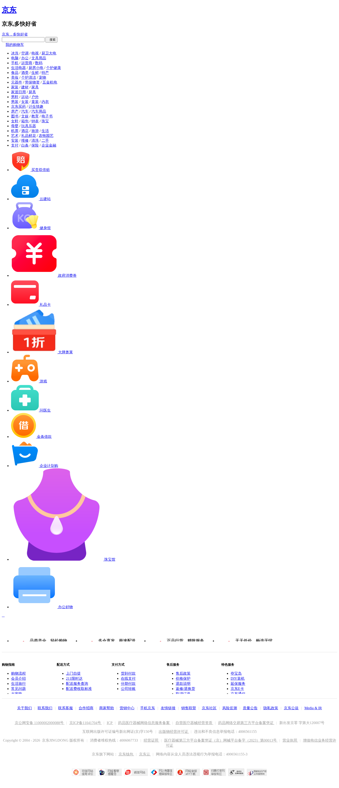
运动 (25, 97)
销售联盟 (188, 708)
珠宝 (45, 121)
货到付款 (128, 673)
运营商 (26, 63)
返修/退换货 (185, 689)
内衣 (45, 102)
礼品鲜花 (28, 136)
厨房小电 (36, 68)
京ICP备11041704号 (85, 723)
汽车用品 (38, 111)
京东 (9, 10)
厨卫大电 (49, 53)
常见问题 (18, 689)
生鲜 (35, 73)
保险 (35, 145)
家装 (14, 87)
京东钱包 (126, 754)
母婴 (14, 126)
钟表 (35, 121)
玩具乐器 (28, 126)
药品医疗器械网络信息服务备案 (144, 723)
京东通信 (238, 694)
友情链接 (168, 708)
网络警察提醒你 (110, 772)
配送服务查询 (77, 684)
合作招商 (86, 708)
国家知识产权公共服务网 (257, 772)
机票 (14, 131)
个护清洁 (28, 77)
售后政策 (183, 673)
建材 (25, 87)
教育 (35, 116)
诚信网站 (136, 772)
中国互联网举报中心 (162, 772)
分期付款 (128, 684)
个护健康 (53, 68)
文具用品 (38, 58)
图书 (14, 116)
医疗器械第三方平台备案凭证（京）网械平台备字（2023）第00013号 (221, 740)
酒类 (25, 73)
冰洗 (14, 53)
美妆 (14, 77)
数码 (38, 63)
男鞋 (14, 97)
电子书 (47, 116)
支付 (14, 145)
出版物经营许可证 (174, 732)
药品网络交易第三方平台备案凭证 (246, 723)
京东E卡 (237, 689)
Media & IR (313, 708)
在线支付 (128, 678)
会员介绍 (18, 678)
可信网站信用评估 (84, 772)
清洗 (35, 140)
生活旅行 (18, 684)
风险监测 (229, 708)
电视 (35, 53)
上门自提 (73, 673)
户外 (35, 97)
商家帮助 (106, 708)
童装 (35, 102)
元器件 (16, 82)
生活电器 (18, 68)
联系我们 (45, 708)
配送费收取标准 (79, 689)
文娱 (25, 116)
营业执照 (290, 740)
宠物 (42, 77)
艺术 (14, 136)
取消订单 (183, 694)
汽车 (25, 111)
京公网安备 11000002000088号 (40, 723)
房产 (14, 111)
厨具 (32, 92)
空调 (25, 53)
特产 (45, 73)
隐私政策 (270, 708)
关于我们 (24, 708)
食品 (14, 73)
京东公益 (291, 708)
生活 (45, 131)
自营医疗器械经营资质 (194, 723)
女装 (25, 102)
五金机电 (49, 82)
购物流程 (18, 673)
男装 (14, 102)
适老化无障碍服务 (236, 772)
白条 (25, 145)
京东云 (145, 754)
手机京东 (147, 708)
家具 (35, 87)
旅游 (35, 131)
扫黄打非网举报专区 (214, 772)
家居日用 (18, 92)
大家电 (16, 694)
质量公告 (250, 708)
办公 (25, 58)
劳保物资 (32, 82)
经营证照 (151, 740)
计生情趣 (36, 106)
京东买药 (18, 106)
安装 (14, 140)
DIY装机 (238, 678)
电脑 (14, 58)
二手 (45, 140)
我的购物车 (15, 45)
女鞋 (14, 121)
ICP (110, 723)
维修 (25, 140)
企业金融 (49, 145)
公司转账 (128, 689)
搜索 (51, 39)
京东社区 (209, 708)
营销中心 (127, 708)
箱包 (25, 121)
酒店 (25, 131)
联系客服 (65, 708)
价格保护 (183, 678)
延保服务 (238, 684)
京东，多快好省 (15, 34)
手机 (14, 63)
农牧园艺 (46, 136)
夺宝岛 (236, 673)
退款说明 (183, 684)
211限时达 (74, 678)
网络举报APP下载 (188, 772)
